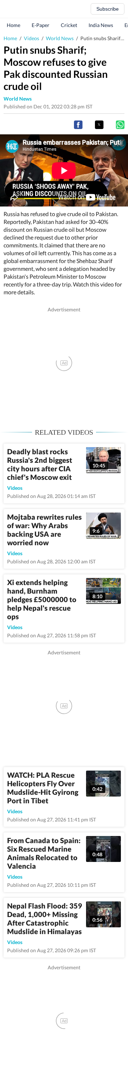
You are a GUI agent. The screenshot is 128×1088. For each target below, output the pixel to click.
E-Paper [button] (40, 25)
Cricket (69, 25)
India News (101, 25)
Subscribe (107, 9)
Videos (31, 38)
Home (13, 25)
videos (14, 488)
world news (18, 99)
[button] (78, 124)
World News (60, 38)
